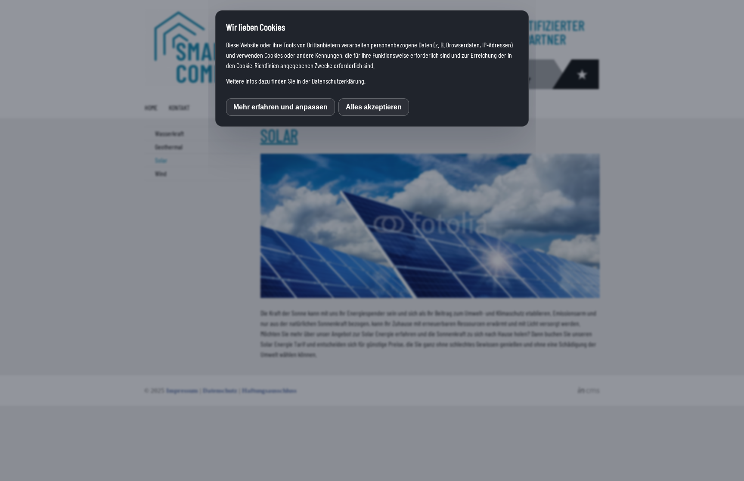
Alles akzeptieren (374, 107)
